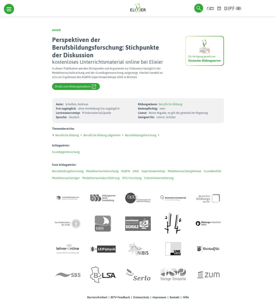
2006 (136, 171)
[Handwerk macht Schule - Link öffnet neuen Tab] (138, 223)
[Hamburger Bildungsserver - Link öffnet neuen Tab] (103, 223)
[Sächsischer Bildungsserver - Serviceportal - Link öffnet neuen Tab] (67, 274)
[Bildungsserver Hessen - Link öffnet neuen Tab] (173, 223)
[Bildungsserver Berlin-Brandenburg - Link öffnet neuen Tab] (103, 198)
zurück (56, 30)
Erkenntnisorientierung (159, 178)
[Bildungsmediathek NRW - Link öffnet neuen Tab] (208, 223)
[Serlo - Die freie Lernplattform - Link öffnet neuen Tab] (138, 274)
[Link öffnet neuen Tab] (232, 8)
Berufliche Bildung (170, 104)
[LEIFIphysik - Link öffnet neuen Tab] (103, 249)
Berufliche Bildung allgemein (101, 135)
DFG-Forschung (132, 178)
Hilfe (186, 297)
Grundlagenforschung (66, 152)
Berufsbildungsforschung (140, 135)
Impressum (159, 297)
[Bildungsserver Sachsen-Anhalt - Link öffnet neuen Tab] (103, 274)
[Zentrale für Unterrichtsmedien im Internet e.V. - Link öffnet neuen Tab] (208, 274)
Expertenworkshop (153, 171)
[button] (9, 9)
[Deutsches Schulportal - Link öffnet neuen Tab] (173, 198)
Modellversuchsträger (66, 178)
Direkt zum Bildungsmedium (73, 86)
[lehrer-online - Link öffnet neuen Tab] (67, 249)
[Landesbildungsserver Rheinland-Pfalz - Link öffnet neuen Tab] (208, 249)
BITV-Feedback (120, 297)
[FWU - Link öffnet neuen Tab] (67, 223)
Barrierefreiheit (97, 297)
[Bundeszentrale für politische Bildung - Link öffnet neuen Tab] (138, 198)
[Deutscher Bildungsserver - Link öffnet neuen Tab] (208, 198)
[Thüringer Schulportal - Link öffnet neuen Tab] (173, 274)
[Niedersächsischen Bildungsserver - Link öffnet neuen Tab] (138, 249)
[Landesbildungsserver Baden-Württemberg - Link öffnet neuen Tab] (67, 198)
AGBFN (125, 171)
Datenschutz (141, 297)
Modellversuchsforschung (102, 171)
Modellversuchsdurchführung (101, 178)
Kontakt (174, 297)
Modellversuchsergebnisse (184, 171)
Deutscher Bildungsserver (204, 60)
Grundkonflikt (212, 171)
